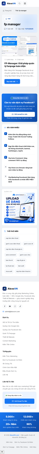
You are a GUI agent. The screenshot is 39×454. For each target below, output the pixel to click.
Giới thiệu (33, 447)
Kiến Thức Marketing (10, 356)
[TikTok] (20, 306)
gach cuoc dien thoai (13, 244)
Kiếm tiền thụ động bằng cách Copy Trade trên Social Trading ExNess (20, 137)
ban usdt (21, 266)
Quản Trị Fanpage (9, 333)
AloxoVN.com (14, 435)
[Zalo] (15, 306)
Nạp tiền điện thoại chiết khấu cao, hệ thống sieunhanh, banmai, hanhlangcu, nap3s (21, 148)
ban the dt (9, 260)
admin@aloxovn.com (12, 311)
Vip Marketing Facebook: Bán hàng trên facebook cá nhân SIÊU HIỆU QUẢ (21, 179)
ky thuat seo (10, 266)
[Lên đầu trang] (2, 452)
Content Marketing (9, 341)
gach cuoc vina (25, 255)
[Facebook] (5, 306)
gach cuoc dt (28, 244)
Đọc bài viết (11, 81)
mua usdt (9, 271)
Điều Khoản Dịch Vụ (9, 371)
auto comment (11, 255)
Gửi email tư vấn (20, 114)
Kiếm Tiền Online (8, 344)
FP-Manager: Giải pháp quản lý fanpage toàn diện (19, 64)
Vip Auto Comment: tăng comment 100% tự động (17, 159)
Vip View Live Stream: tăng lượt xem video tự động (20, 169)
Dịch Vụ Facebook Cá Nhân (12, 360)
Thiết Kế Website (8, 337)
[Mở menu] (25, 3)
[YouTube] (10, 306)
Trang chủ (8, 10)
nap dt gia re (21, 260)
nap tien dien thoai (12, 238)
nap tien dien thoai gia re (14, 249)
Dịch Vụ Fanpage (8, 447)
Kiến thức (9, 442)
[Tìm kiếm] (19, 3)
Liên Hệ (5, 375)
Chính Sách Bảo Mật (10, 367)
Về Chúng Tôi (7, 363)
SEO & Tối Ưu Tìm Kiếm (11, 322)
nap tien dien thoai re (23, 271)
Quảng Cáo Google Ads (11, 326)
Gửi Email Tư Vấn (21, 401)
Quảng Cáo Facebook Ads (12, 330)
